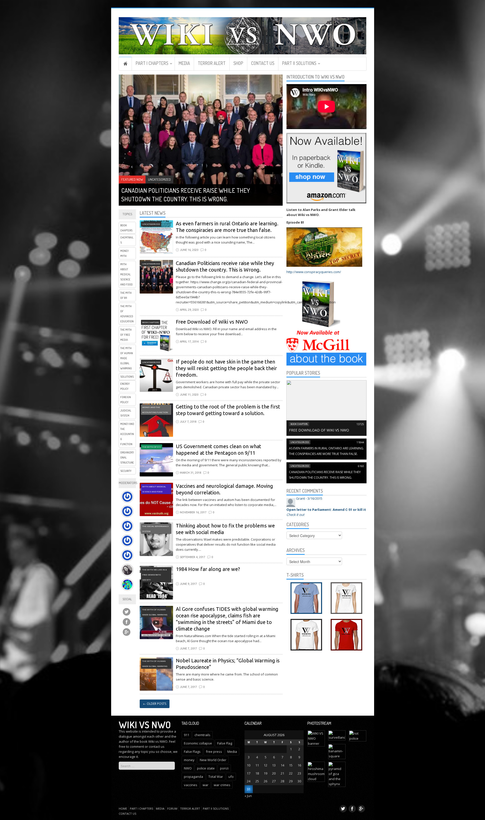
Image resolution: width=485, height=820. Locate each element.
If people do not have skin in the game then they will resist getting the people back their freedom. (226, 368)
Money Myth (124, 253)
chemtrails (202, 735)
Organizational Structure (127, 457)
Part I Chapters (152, 63)
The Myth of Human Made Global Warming (126, 358)
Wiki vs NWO (145, 724)
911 (186, 735)
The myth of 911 (126, 295)
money (189, 760)
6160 (361, 466)
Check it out (295, 514)
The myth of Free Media (126, 335)
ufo (231, 776)
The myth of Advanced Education (127, 313)
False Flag (224, 743)
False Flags (192, 751)
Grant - (309, 498)
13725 (360, 424)
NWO (188, 768)
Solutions (127, 376)
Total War (215, 776)
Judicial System (125, 413)
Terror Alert (212, 63)
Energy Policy (125, 386)
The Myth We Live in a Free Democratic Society (154, 574)
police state (206, 768)
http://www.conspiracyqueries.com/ (313, 272)
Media (184, 63)
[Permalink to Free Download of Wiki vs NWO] (326, 407)
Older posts (154, 704)
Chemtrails (126, 240)
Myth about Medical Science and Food (126, 274)
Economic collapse (198, 743)
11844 (360, 442)
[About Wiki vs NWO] (326, 358)
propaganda (193, 776)
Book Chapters (126, 228)
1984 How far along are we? (208, 569)
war (205, 785)
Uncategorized (159, 179)
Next (277, 170)
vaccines (190, 785)
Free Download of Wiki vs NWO (212, 322)
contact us (156, 746)
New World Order (213, 760)
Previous (268, 170)
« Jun (248, 795)
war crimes (222, 785)
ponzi (224, 768)
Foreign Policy (125, 399)
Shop (238, 63)
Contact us (262, 63)
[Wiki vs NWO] (243, 35)
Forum (172, 808)
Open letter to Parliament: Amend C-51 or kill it (326, 509)
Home (125, 63)
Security (125, 471)
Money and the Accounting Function (127, 434)
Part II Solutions (299, 63)
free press (214, 751)
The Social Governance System (155, 529)
